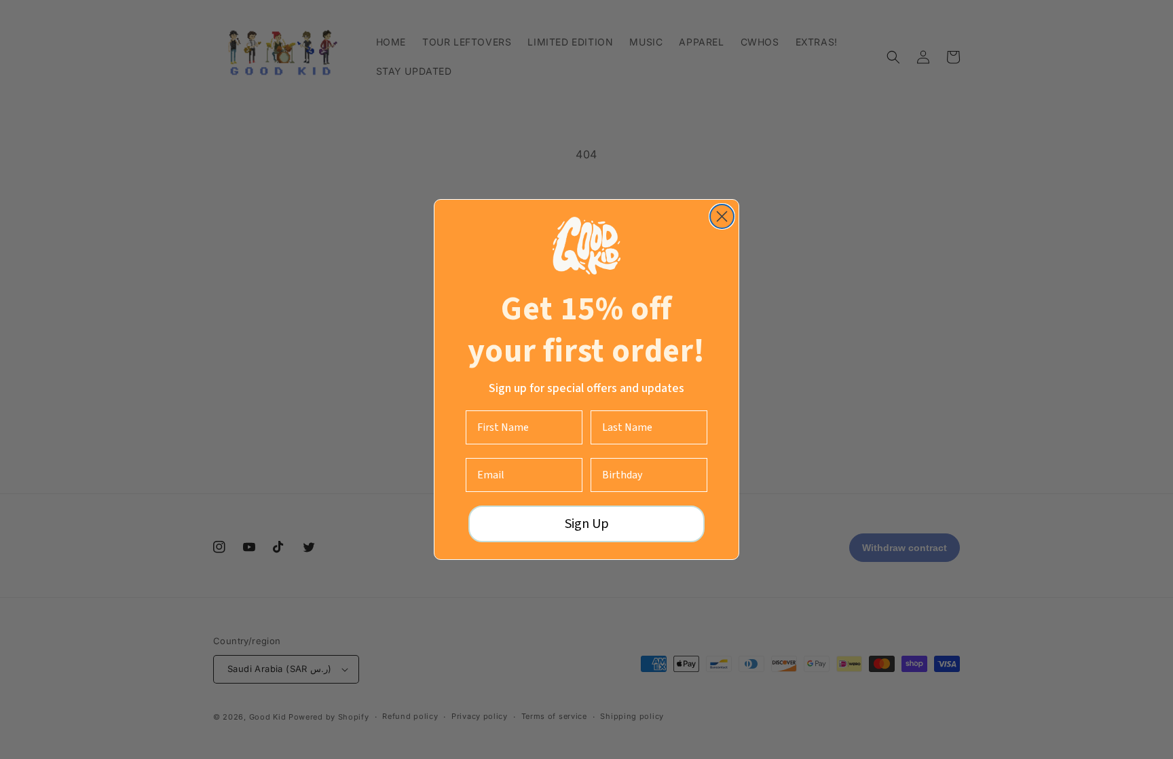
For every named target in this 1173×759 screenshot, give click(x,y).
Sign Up (587, 523)
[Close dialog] (722, 216)
